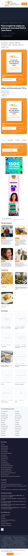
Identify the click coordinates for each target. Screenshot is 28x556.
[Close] (24, 262)
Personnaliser (18, 554)
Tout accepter (10, 554)
